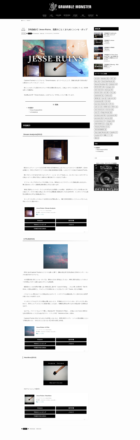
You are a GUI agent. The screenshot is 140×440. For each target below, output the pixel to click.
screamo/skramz (100, 121)
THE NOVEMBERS (100, 129)
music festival (99, 109)
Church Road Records (108, 81)
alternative (104, 78)
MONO (107, 106)
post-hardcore (112, 115)
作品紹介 (31, 107)
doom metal (99, 89)
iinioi (104, 98)
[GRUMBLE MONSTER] (70, 7)
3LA (97, 78)
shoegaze (110, 121)
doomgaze (110, 87)
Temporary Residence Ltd (102, 126)
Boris (97, 81)
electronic (98, 92)
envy (112, 92)
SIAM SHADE (99, 123)
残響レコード (108, 135)
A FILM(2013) (34, 112)
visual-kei (98, 135)
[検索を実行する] (117, 158)
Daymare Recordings (101, 84)
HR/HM (97, 98)
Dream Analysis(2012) (36, 110)
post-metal (99, 118)
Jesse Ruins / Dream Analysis (45, 208)
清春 (97, 138)
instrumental (99, 101)
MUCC (114, 106)
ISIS (107, 101)
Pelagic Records (106, 112)
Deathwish (113, 84)
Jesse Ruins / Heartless (43, 395)
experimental (99, 95)
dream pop (36, 33)
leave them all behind (101, 104)
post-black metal (100, 115)
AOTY (113, 78)
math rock (98, 106)
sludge (109, 123)
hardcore (108, 95)
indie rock (42, 33)
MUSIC (29, 33)
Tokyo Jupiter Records (101, 132)
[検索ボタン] (97, 16)
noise (97, 112)
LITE (111, 104)
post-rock (108, 118)
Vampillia (113, 132)
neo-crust (109, 109)
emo (106, 92)
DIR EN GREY (99, 87)
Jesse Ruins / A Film (42, 327)
